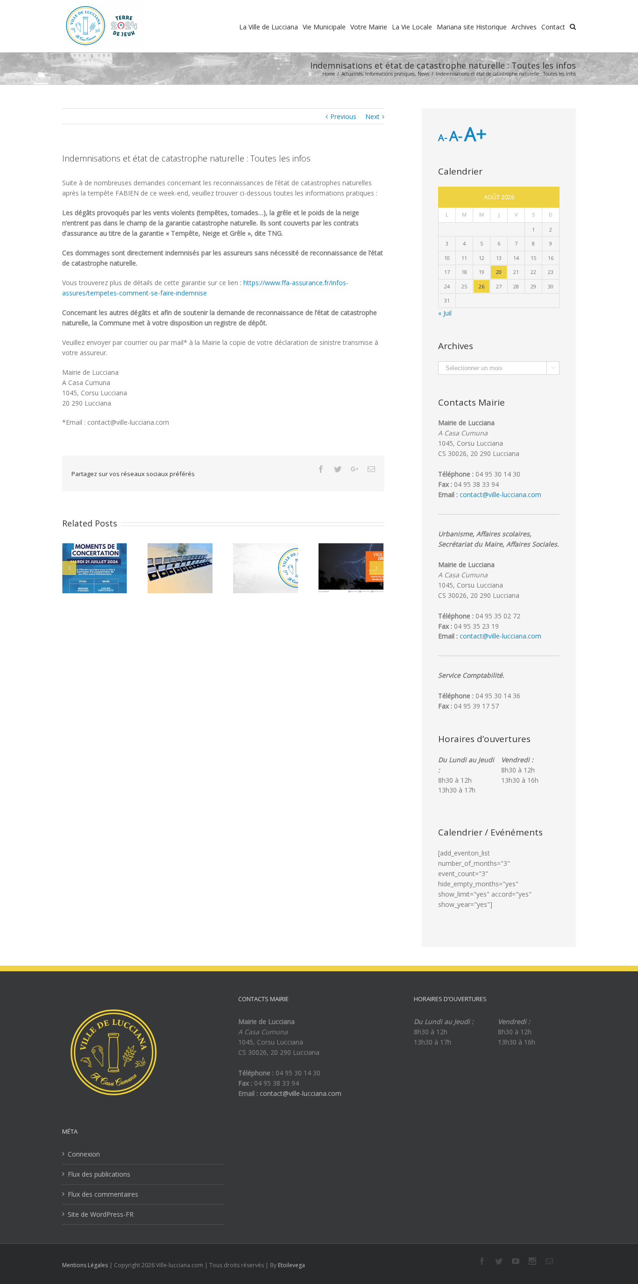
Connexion (84, 1154)
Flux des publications (99, 1174)
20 (499, 271)
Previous (343, 116)
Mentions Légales (85, 1265)
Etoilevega (291, 1265)
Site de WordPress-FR (101, 1214)
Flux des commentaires (103, 1194)
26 (481, 286)
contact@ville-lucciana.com (500, 494)
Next (372, 116)
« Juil (445, 313)
